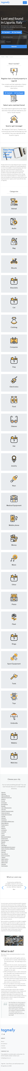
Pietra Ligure (5, 840)
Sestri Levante (5, 855)
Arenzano (4, 802)
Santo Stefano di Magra (8, 849)
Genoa (3, 826)
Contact (3, 1045)
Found (8, 42)
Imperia (3, 828)
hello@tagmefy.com (6, 1058)
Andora (3, 799)
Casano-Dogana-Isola (7, 811)
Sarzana (3, 850)
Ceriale (3, 816)
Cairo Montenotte (6, 808)
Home (2, 56)
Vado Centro (4, 859)
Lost (2, 42)
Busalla (3, 806)
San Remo (4, 845)
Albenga (3, 794)
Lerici (2, 833)
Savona (3, 852)
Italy (7, 56)
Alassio (3, 792)
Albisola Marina (5, 796)
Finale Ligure (4, 825)
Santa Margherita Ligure (8, 847)
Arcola (3, 801)
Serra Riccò (4, 854)
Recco (3, 843)
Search (14, 46)
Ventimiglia (4, 866)
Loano (3, 835)
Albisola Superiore (6, 797)
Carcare (3, 809)
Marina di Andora (6, 837)
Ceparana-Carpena (6, 814)
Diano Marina (4, 823)
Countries (3, 1048)
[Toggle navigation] (25, 2)
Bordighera (4, 804)
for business (4, 1043)
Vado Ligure (4, 861)
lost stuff (11, 1015)
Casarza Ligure (5, 813)
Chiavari (3, 818)
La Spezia (4, 830)
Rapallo (3, 842)
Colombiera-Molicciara (7, 821)
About (2, 1041)
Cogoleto (4, 820)
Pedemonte (4, 838)
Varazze (3, 864)
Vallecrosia (4, 862)
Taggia (3, 857)
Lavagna (3, 831)
